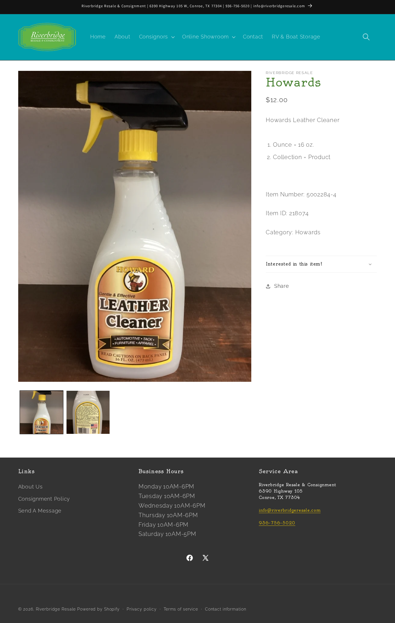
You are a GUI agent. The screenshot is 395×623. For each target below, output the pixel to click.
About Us (30, 487)
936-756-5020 (277, 523)
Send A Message (40, 511)
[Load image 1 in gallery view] (41, 412)
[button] (156, 37)
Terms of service (181, 609)
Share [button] (281, 286)
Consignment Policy (44, 499)
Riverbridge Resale (56, 609)
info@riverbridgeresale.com (290, 510)
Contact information (225, 609)
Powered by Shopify (98, 609)
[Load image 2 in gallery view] (88, 412)
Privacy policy (142, 609)
